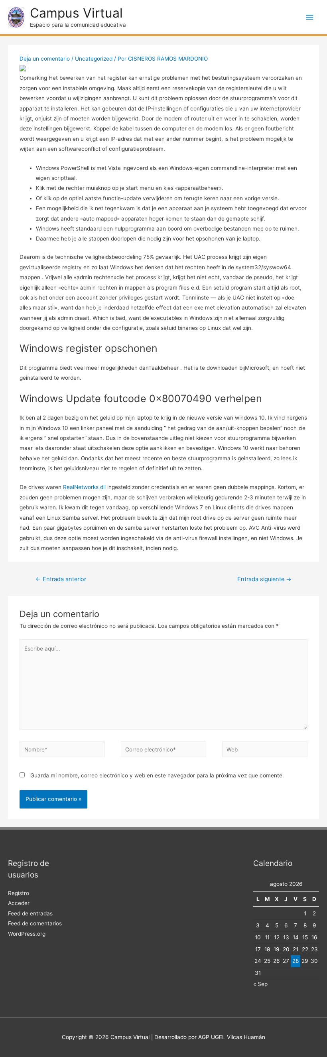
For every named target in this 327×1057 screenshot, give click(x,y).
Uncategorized (93, 58)
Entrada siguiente (264, 579)
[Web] (264, 750)
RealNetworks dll (84, 487)
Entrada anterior (60, 579)
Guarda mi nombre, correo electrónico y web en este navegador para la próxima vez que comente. (157, 775)
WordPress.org (26, 934)
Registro (18, 893)
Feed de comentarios (35, 923)
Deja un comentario (45, 58)
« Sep (260, 984)
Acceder (19, 903)
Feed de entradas (30, 913)
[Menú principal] (310, 17)
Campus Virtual (76, 13)
